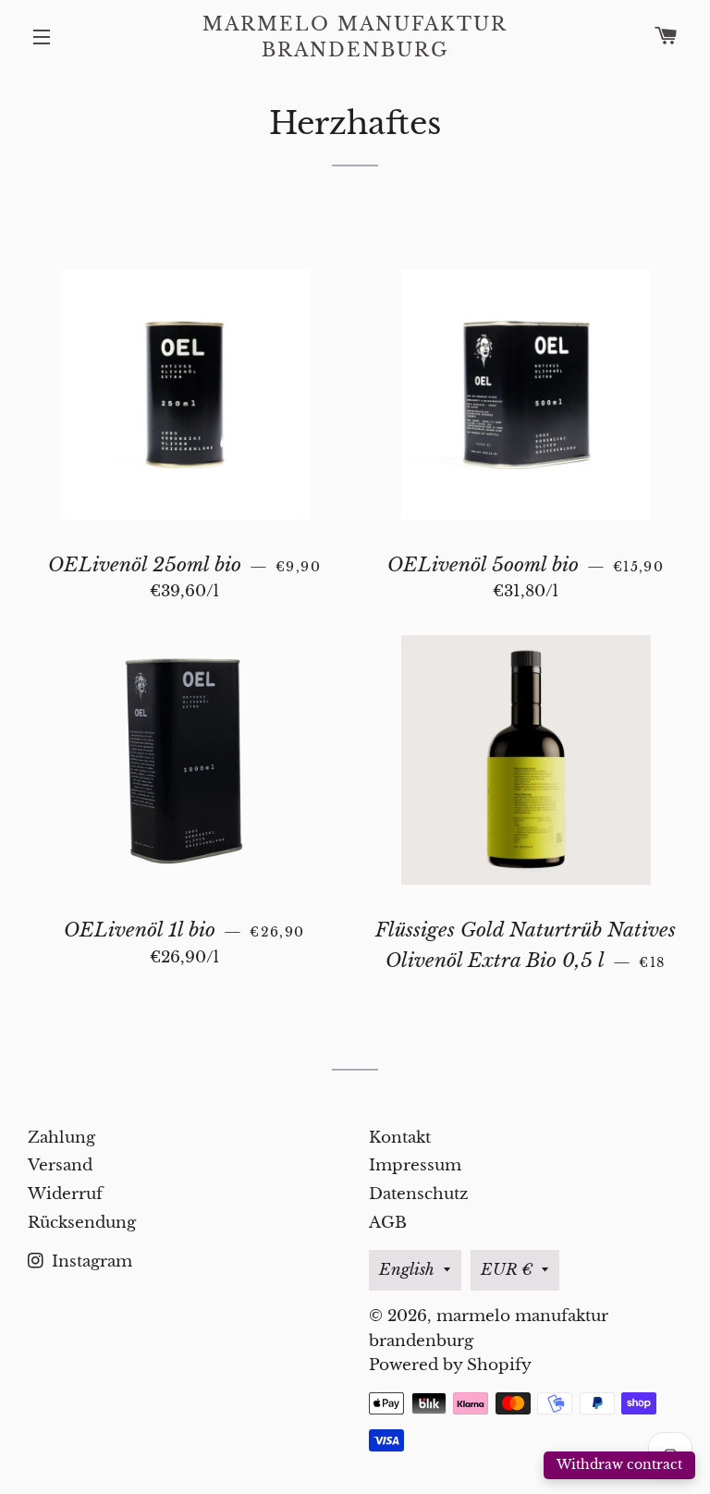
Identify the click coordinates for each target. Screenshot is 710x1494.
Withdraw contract (619, 1464)
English (407, 1270)
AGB (388, 1222)
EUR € (506, 1270)
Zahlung (61, 1137)
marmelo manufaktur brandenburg (355, 37)
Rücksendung (82, 1222)
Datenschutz (418, 1194)
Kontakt (400, 1137)
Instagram (89, 1261)
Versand (60, 1165)
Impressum (415, 1165)
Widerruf (65, 1194)
